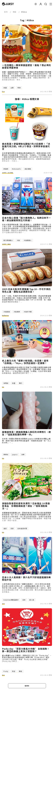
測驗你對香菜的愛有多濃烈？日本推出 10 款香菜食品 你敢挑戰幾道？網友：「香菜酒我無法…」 (26, 506)
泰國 (5, 88)
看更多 (27, 686)
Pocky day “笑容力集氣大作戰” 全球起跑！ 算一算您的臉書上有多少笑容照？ (25, 650)
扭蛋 (13, 383)
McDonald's (16, 169)
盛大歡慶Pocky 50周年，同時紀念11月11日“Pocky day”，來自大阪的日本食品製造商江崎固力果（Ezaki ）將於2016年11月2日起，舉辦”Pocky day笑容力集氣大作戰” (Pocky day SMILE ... (27, 658)
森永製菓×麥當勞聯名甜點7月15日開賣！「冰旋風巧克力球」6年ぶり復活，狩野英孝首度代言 (26, 146)
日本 (24, 600)
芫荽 (12, 528)
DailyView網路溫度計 (11, 600)
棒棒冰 (6, 454)
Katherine (5, 315)
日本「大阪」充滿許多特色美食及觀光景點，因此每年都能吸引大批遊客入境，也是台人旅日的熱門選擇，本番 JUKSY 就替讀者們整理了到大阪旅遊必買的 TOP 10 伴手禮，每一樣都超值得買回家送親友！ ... (26, 299)
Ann (3, 675)
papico (14, 454)
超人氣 (31, 600)
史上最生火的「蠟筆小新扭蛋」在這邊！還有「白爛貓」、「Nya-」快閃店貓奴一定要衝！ (25, 361)
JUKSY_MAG (6, 244)
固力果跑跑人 (8, 240)
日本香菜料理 (22, 528)
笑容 (13, 671)
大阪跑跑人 (28, 240)
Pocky (6, 671)
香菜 (5, 528)
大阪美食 (17, 312)
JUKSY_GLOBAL (7, 173)
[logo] (8, 4)
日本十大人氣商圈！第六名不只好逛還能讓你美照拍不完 (26, 578)
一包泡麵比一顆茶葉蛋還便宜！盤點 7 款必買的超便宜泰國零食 (26, 66)
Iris (3, 387)
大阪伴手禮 (28, 312)
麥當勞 (6, 169)
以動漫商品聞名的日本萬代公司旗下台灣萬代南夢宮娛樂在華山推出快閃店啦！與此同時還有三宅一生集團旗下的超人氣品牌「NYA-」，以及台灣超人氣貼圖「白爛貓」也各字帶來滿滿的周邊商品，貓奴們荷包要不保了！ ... (26, 370)
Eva (3, 91)
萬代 (20, 383)
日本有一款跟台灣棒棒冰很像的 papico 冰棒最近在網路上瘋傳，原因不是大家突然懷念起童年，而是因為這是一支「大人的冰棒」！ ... (26, 440)
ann (3, 603)
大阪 (18, 240)
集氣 (20, 671)
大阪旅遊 (7, 312)
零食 (19, 88)
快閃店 (6, 383)
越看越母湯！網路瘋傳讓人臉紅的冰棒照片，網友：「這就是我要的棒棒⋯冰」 (26, 433)
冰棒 (22, 454)
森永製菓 (28, 169)
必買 (12, 88)
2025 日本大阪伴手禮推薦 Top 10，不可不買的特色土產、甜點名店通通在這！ (26, 290)
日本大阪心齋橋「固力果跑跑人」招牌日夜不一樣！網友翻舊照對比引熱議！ (26, 219)
